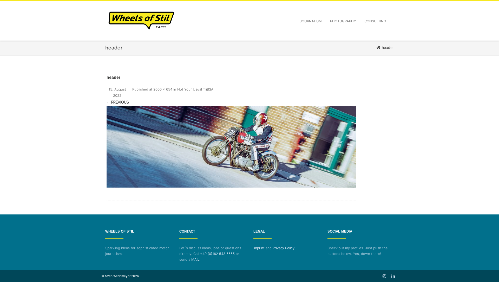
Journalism (311, 21)
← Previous (118, 102)
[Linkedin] (393, 276)
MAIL (195, 259)
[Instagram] (384, 276)
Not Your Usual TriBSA (195, 89)
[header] (231, 147)
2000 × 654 (162, 89)
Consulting (375, 21)
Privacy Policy (283, 248)
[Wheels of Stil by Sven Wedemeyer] (141, 38)
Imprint (259, 248)
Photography (343, 21)
